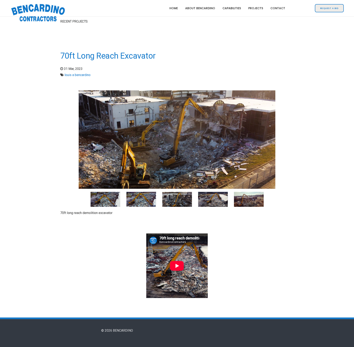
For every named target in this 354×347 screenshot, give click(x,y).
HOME (173, 8)
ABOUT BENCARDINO (200, 8)
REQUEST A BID (329, 8)
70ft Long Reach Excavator (108, 56)
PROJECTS (255, 8)
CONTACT (277, 8)
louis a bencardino (78, 75)
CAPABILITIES (231, 8)
